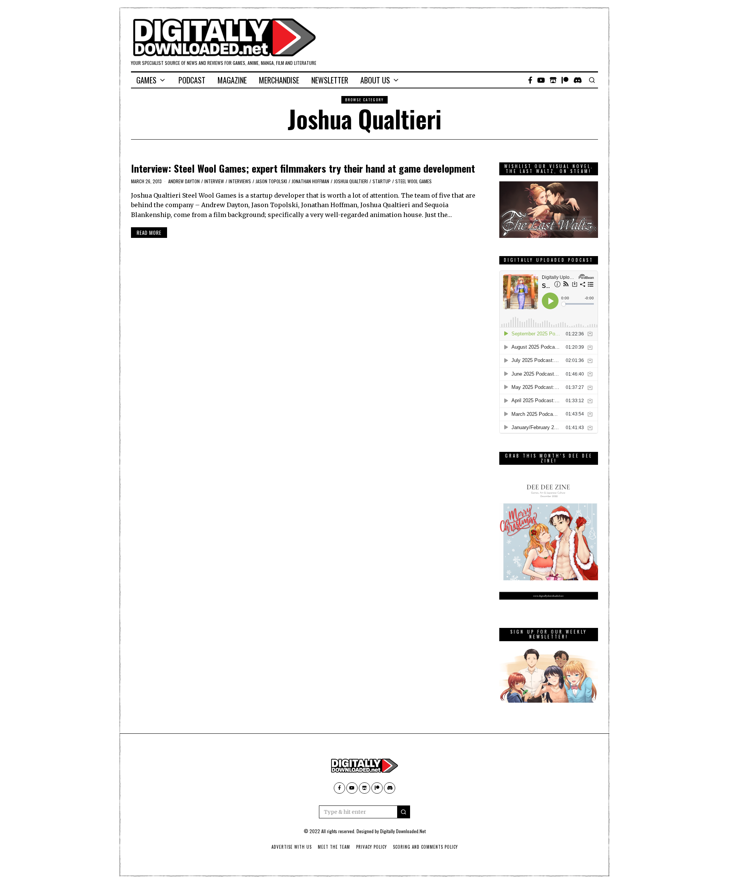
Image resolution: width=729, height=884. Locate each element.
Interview (214, 181)
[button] (403, 811)
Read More (149, 232)
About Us (375, 80)
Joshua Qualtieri (351, 181)
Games (146, 80)
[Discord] (577, 80)
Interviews (240, 181)
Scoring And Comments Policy (425, 847)
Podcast (191, 80)
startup (381, 181)
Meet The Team (334, 847)
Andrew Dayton (184, 181)
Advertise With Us (291, 847)
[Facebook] (530, 80)
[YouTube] (541, 80)
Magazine (232, 80)
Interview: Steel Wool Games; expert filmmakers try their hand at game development (303, 168)
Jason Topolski (271, 181)
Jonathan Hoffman (310, 181)
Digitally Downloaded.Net (403, 831)
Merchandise (279, 80)
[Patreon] (565, 80)
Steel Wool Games (413, 181)
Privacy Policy (371, 847)
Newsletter (329, 80)
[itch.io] (553, 80)
